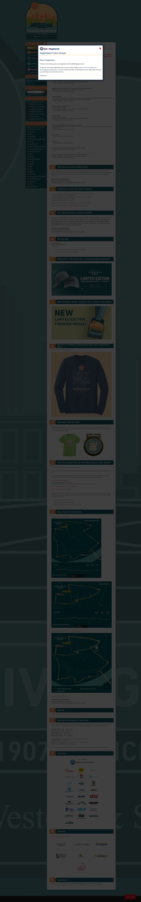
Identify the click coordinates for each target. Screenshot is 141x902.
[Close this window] (100, 48)
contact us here (83, 67)
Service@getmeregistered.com (49, 69)
